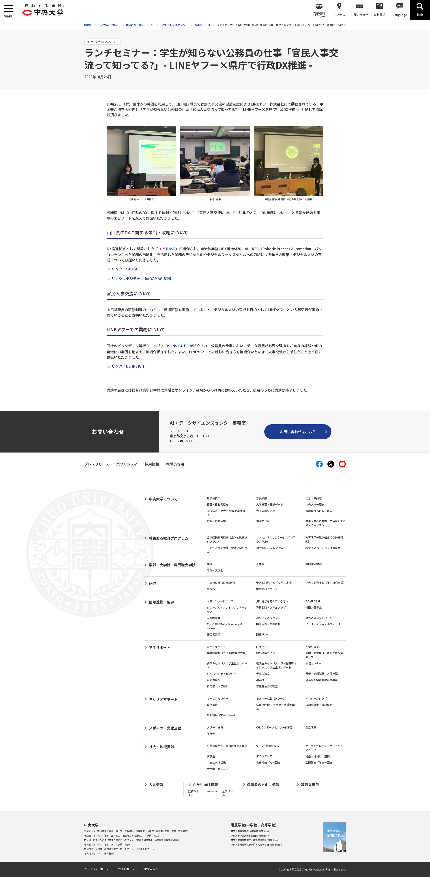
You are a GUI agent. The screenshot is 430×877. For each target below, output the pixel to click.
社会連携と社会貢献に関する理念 (227, 746)
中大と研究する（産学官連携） (275, 582)
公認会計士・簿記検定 (318, 705)
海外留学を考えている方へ (272, 601)
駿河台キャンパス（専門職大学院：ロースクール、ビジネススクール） (120, 849)
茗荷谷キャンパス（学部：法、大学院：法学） (107, 844)
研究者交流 (213, 634)
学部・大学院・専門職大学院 (172, 564)
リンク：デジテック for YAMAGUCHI (141, 278)
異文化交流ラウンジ (268, 618)
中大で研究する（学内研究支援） (325, 582)
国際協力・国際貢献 (268, 624)
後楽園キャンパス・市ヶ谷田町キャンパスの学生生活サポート (276, 665)
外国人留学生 (313, 607)
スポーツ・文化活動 (165, 728)
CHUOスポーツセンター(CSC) (274, 727)
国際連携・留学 (161, 602)
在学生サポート (216, 647)
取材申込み (151, 869)
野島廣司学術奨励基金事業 (321, 680)
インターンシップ (316, 698)
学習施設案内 (313, 647)
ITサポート (263, 647)
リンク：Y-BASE (125, 269)
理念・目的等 (313, 498)
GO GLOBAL (312, 601)
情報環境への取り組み (318, 511)
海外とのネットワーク (318, 618)
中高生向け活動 (216, 762)
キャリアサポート (163, 699)
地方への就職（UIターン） (272, 698)
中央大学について (163, 499)
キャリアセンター (217, 698)
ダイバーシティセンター (221, 673)
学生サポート (159, 647)
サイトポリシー (127, 869)
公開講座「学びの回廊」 (320, 762)
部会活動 (310, 727)
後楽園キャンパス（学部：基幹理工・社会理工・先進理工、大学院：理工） (122, 835)
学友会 (211, 733)
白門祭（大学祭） (217, 686)
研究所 (211, 589)
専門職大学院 (313, 564)
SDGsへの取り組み (267, 746)
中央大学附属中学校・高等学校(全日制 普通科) (254, 840)
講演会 (211, 756)
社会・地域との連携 (317, 756)
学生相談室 (263, 673)
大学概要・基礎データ (269, 504)
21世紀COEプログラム (270, 547)
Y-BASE (169, 248)
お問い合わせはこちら (298, 431)
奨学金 (260, 680)
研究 (152, 583)
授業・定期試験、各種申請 (321, 673)
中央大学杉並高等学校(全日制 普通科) (250, 835)
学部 (209, 564)
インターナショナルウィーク (322, 624)
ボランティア (264, 756)
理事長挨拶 (213, 498)
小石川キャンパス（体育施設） (100, 853)
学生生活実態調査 (267, 686)
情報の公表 (263, 521)
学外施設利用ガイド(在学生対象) (226, 653)
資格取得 (212, 705)
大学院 (260, 564)
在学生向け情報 (205, 784)
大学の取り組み (265, 511)
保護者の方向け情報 (263, 784)
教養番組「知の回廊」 (269, 762)
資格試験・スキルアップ (271, 607)
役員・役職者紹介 (217, 504)
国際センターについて (220, 601)
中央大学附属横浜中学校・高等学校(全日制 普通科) (256, 844)
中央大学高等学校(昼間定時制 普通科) (250, 831)
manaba (211, 791)
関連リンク (263, 634)
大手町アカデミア (217, 769)
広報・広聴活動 (216, 521)
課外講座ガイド (265, 653)
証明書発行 (213, 680)
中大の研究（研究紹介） (221, 582)
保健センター (313, 663)
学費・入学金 (215, 570)
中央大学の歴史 (314, 504)
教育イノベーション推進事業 (322, 547)
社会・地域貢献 (161, 746)
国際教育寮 (213, 618)
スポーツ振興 (215, 727)
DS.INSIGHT (175, 345)
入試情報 (156, 784)
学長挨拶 (261, 498)
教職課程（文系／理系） (221, 715)
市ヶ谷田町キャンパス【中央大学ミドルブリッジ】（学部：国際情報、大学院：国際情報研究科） (133, 840)
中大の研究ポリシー (268, 589)
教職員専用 (310, 784)
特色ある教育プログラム (168, 538)
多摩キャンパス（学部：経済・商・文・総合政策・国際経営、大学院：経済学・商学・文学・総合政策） (136, 831)
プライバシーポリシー (97, 869)
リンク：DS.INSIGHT (129, 366)
